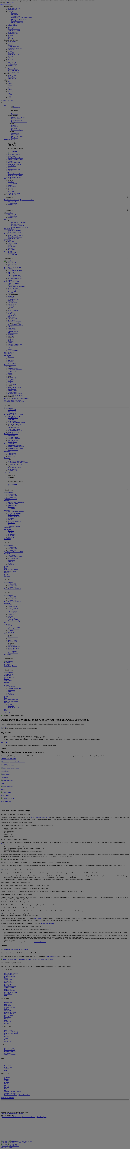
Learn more (8, 4)
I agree (2, 4)
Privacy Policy (11, 2)
